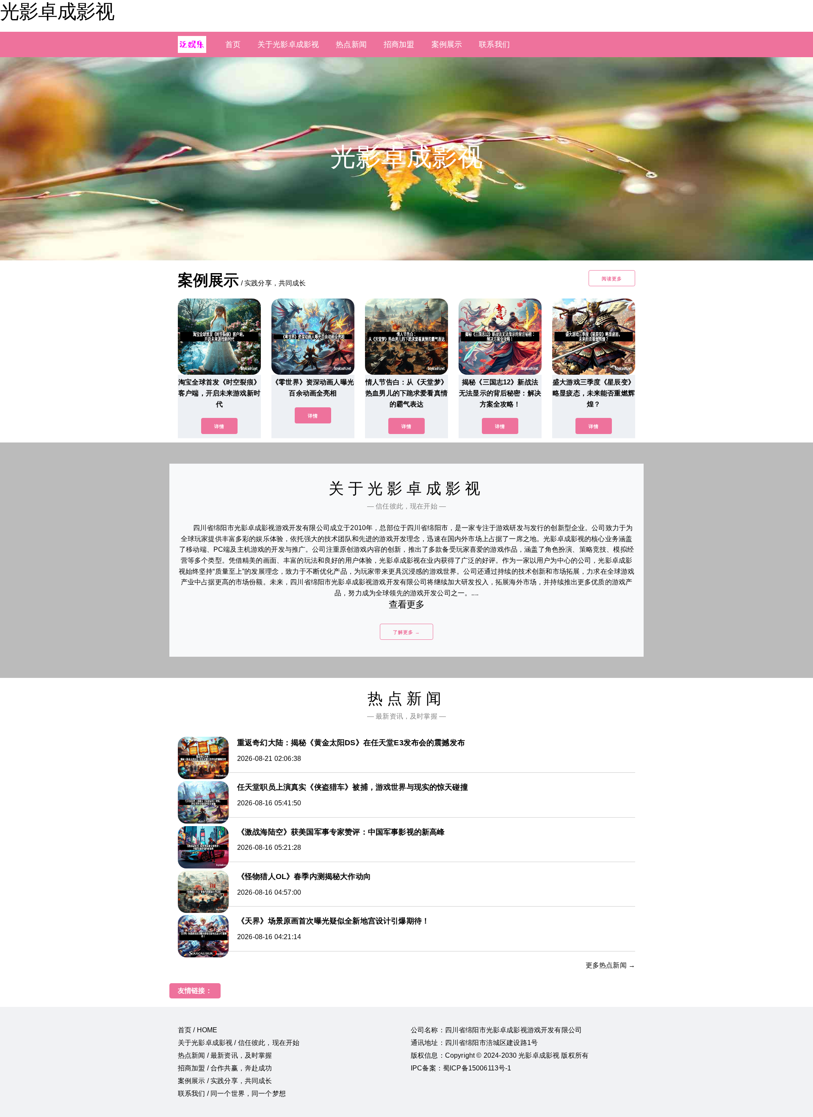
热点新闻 (351, 44)
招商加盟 (399, 44)
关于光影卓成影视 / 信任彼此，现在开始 (238, 1042)
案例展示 (446, 44)
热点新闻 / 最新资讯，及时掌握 (225, 1055)
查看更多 (407, 604)
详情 (219, 426)
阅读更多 (612, 278)
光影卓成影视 (57, 11)
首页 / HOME (197, 1030)
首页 (233, 44)
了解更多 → (406, 632)
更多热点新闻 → (610, 965)
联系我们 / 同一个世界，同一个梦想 (232, 1093)
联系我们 (494, 44)
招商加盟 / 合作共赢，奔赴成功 (225, 1068)
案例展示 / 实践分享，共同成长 (225, 1080)
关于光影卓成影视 (288, 44)
